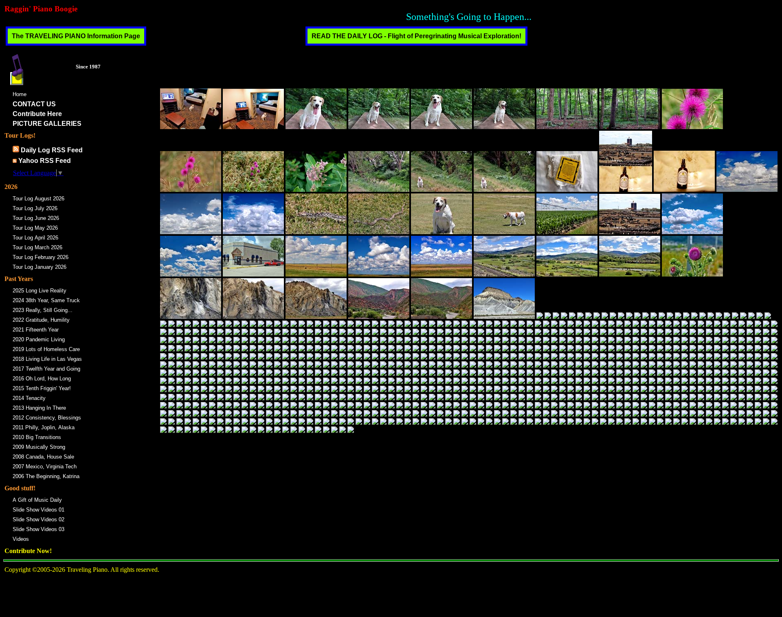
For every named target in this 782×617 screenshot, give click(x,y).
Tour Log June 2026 (36, 218)
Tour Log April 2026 (35, 238)
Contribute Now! (28, 550)
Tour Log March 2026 (37, 247)
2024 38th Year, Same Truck (46, 300)
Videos (21, 539)
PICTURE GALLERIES (47, 123)
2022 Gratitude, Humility (41, 320)
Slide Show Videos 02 (38, 519)
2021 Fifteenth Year (36, 330)
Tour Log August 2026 (38, 198)
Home (19, 94)
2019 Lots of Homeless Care (46, 349)
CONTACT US (34, 104)
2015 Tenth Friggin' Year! (42, 388)
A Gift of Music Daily (37, 500)
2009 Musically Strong (39, 447)
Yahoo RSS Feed (44, 160)
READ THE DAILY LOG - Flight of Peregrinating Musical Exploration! (416, 36)
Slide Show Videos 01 (38, 510)
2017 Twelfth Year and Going (46, 369)
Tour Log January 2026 (39, 267)
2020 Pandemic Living (39, 339)
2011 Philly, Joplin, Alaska (44, 427)
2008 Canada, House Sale (43, 457)
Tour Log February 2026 (40, 257)
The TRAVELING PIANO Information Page (76, 36)
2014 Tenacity (29, 398)
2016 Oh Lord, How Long (42, 378)
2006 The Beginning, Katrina (46, 476)
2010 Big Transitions (37, 437)
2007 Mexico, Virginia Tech (45, 466)
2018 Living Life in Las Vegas (47, 359)
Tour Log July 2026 (35, 208)
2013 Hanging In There (39, 408)
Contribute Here (37, 113)
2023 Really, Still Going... (42, 310)
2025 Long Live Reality (39, 291)
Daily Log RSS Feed (52, 150)
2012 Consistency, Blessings (47, 418)
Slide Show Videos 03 (38, 529)
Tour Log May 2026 (35, 228)
